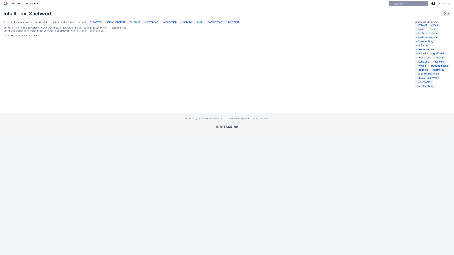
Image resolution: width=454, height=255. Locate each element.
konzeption (151, 21)
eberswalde (425, 81)
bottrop (422, 33)
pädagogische (439, 65)
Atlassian (227, 126)
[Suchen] (391, 3)
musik (199, 21)
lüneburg (186, 21)
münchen (423, 45)
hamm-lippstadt (115, 21)
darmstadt (439, 69)
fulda (433, 28)
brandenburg (426, 41)
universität (233, 21)
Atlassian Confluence (208, 118)
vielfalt (422, 65)
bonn (435, 33)
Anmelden (444, 3)
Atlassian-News (261, 118)
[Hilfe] (433, 3)
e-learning (96, 21)
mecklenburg (426, 85)
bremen (434, 77)
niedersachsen (426, 49)
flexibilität (439, 61)
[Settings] (445, 13)
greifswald (439, 53)
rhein (436, 24)
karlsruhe (423, 61)
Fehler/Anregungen (239, 118)
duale (421, 77)
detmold (423, 69)
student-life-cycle (428, 73)
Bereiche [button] (31, 3)
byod (421, 28)
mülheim (423, 53)
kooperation (170, 21)
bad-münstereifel (428, 37)
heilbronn (135, 21)
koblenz (423, 24)
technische (424, 57)
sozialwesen (215, 21)
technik (440, 57)
